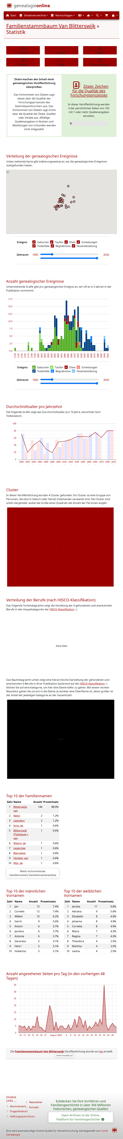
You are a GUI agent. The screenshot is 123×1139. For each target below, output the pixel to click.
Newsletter (35, 1102)
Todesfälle (43, 246)
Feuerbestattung (87, 246)
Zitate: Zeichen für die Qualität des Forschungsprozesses (89, 91)
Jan (101, 1051)
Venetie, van (20, 858)
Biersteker (19, 853)
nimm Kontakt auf (64, 1055)
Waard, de (19, 843)
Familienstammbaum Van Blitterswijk (50, 25)
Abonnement (18, 1106)
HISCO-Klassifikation (61, 609)
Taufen (59, 242)
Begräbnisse (63, 246)
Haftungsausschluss (22, 1116)
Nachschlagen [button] (64, 15)
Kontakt (34, 1107)
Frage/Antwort (19, 1111)
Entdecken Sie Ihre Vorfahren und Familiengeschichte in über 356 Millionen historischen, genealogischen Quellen (81, 1105)
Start (13, 15)
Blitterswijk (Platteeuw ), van (21, 834)
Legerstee (19, 848)
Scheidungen (89, 242)
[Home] (114, 1130)
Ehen (72, 242)
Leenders (19, 820)
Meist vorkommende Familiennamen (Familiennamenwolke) (32, 873)
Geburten (43, 242)
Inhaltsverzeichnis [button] (34, 15)
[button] (80, 15)
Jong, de (18, 825)
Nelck (16, 815)
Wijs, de (18, 863)
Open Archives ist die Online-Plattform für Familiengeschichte (78, 1117)
